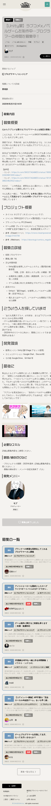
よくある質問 (31, 796)
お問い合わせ (31, 799)
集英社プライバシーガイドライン (37, 791)
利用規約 (6, 791)
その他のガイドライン (10, 796)
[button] (7, 42)
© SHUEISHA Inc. (18, 803)
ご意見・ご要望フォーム (11, 799)
